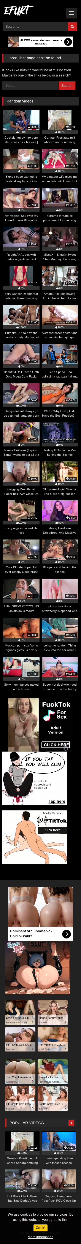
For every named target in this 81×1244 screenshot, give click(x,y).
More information (40, 1237)
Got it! (40, 1228)
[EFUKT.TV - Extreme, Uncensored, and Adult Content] (33, 11)
